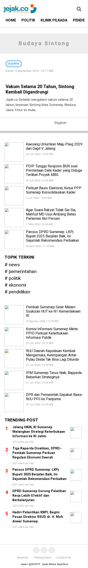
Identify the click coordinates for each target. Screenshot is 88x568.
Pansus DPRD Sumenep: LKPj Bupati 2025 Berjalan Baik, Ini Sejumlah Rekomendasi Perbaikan (52, 236)
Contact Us (64, 558)
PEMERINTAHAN (23, 272)
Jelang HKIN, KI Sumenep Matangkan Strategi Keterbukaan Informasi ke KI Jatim (38, 432)
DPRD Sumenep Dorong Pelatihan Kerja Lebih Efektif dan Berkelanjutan (39, 496)
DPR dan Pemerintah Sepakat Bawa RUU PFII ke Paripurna (54, 397)
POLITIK (28, 20)
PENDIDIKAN (19, 292)
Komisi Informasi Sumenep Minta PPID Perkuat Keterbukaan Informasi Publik (52, 333)
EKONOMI (17, 285)
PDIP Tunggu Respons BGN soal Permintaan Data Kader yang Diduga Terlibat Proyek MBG (54, 171)
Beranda (22, 558)
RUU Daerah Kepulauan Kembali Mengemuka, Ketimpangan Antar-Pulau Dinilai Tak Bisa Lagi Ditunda (52, 355)
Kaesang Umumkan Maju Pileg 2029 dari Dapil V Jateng (54, 146)
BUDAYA (13, 64)
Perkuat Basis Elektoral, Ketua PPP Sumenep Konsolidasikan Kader (53, 190)
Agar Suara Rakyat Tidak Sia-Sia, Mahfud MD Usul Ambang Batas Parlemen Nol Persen (51, 214)
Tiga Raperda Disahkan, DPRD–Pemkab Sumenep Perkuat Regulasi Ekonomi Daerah (37, 453)
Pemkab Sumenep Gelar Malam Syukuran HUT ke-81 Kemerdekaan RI (53, 311)
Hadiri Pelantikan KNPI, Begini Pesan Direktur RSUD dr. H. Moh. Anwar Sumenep (38, 517)
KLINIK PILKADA (54, 20)
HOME (11, 20)
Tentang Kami (42, 558)
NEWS (14, 265)
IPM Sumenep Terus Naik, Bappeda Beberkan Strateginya (54, 375)
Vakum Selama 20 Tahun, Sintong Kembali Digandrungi (40, 89)
